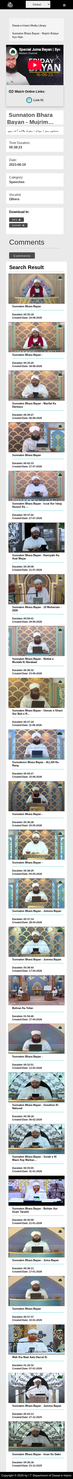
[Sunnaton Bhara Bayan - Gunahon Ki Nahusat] (36, 1087)
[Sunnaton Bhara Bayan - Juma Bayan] (36, 1242)
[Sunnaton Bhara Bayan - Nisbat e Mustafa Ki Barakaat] (36, 641)
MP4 (15, 220)
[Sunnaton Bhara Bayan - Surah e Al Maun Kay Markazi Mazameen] (36, 1139)
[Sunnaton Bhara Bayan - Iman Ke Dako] (36, 1436)
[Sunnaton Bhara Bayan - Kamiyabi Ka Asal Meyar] (36, 537)
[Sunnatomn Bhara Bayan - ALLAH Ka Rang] (36, 744)
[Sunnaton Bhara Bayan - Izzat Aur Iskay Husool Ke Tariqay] (36, 486)
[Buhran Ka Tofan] (36, 990)
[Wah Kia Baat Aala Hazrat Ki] (36, 1339)
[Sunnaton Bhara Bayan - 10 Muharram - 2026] (36, 589)
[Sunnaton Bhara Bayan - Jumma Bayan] (36, 893)
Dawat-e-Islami (21, 25)
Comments (22, 255)
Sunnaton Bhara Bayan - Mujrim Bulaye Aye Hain (35, 35)
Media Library (38, 25)
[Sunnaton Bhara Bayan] (36, 289)
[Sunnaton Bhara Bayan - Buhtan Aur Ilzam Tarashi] (36, 1191)
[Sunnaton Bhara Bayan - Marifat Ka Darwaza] (36, 385)
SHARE (17, 225)
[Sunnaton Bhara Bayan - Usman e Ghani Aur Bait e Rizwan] (36, 693)
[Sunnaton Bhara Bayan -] (36, 337)
